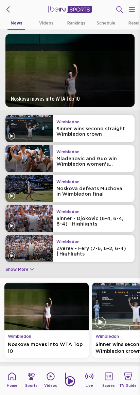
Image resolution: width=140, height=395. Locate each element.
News (16, 23)
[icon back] (8, 9)
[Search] (120, 9)
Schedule (106, 23)
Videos (46, 23)
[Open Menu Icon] (132, 9)
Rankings (76, 23)
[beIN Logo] (70, 9)
